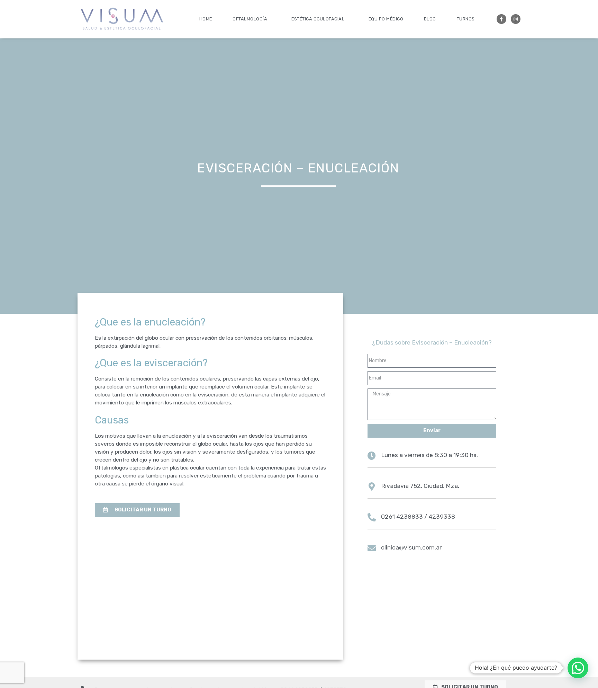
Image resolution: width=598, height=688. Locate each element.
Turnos (466, 18)
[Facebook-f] (501, 19)
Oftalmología (250, 18)
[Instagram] (515, 19)
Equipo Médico (386, 18)
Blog (430, 18)
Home (205, 18)
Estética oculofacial (317, 18)
